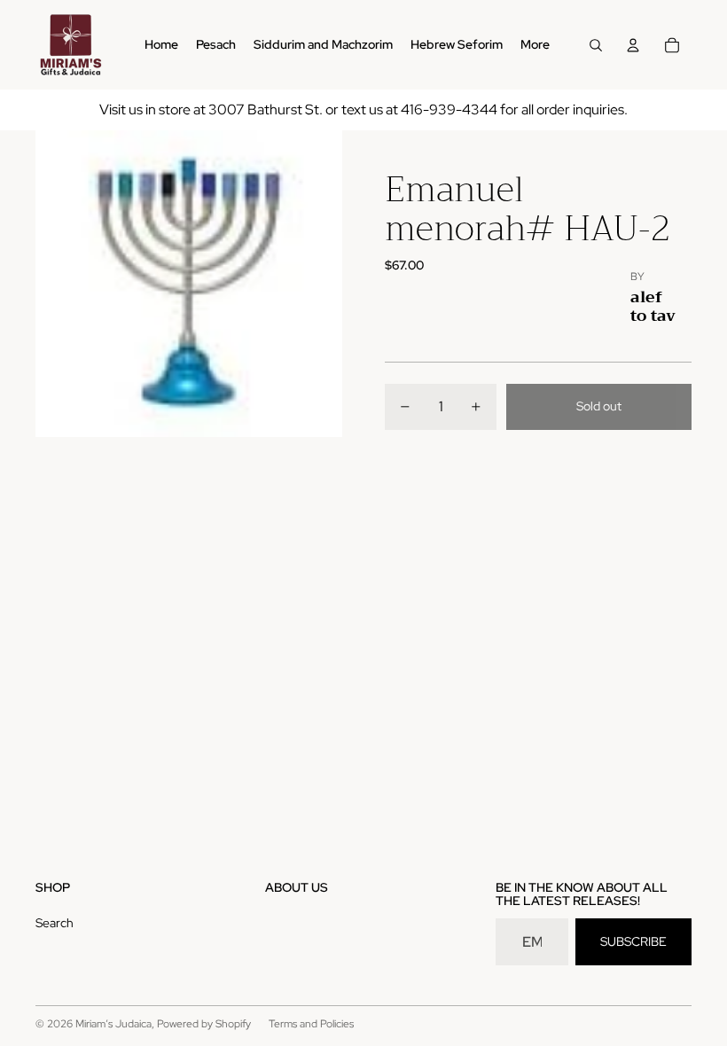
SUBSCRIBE (633, 941)
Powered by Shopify (204, 1024)
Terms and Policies (311, 1024)
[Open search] (595, 45)
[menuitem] (535, 45)
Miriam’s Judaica (113, 1024)
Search (54, 923)
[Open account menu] (633, 45)
